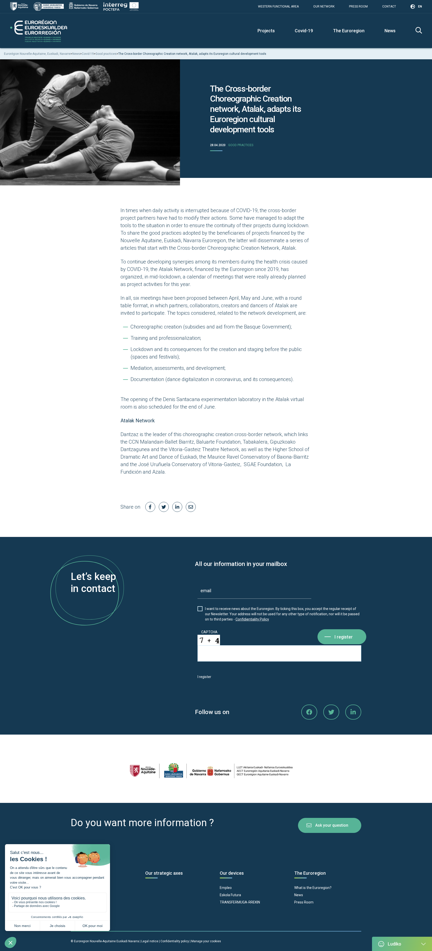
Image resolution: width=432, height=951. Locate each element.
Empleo (226, 888)
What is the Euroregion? (313, 888)
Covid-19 (304, 30)
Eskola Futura (230, 895)
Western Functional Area (278, 6)
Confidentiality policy (175, 941)
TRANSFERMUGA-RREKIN (240, 902)
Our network (323, 6)
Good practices (240, 145)
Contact (389, 6)
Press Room (358, 6)
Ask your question (331, 825)
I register (343, 637)
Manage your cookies (206, 941)
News (390, 30)
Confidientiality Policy (252, 619)
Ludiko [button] (394, 943)
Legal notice (149, 941)
